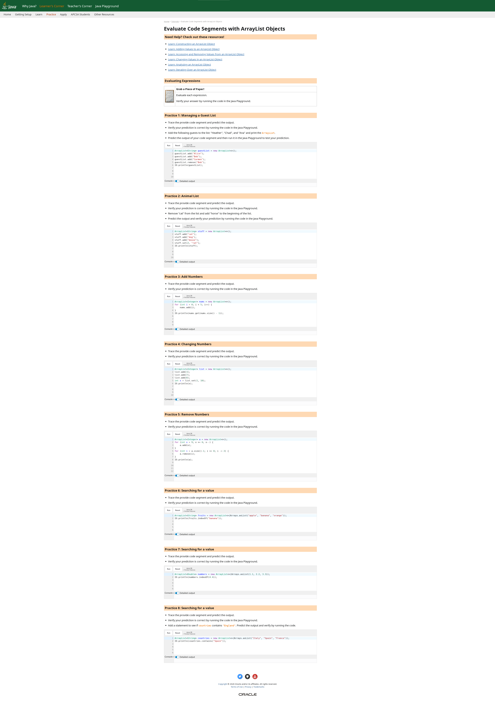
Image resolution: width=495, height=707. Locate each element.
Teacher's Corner (79, 6)
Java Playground (107, 6)
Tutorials (175, 21)
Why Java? (29, 6)
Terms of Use (237, 686)
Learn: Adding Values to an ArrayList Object (194, 49)
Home (7, 14)
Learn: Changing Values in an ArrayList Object (195, 59)
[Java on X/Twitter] (240, 676)
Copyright (222, 684)
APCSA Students (80, 14)
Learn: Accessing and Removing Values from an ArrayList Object (206, 54)
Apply (63, 14)
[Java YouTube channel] (255, 676)
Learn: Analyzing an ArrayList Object (189, 64)
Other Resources (104, 14)
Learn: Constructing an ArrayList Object (191, 44)
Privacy (248, 686)
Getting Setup (23, 14)
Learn (39, 14)
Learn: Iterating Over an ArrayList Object (192, 69)
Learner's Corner (52, 6)
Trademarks (258, 686)
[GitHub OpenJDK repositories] (247, 676)
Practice (51, 14)
